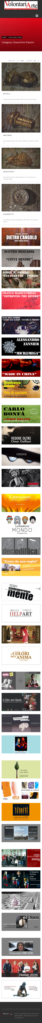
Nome (18, 60)
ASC (35, 60)
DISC (38, 60)
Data (22, 60)
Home (4, 37)
